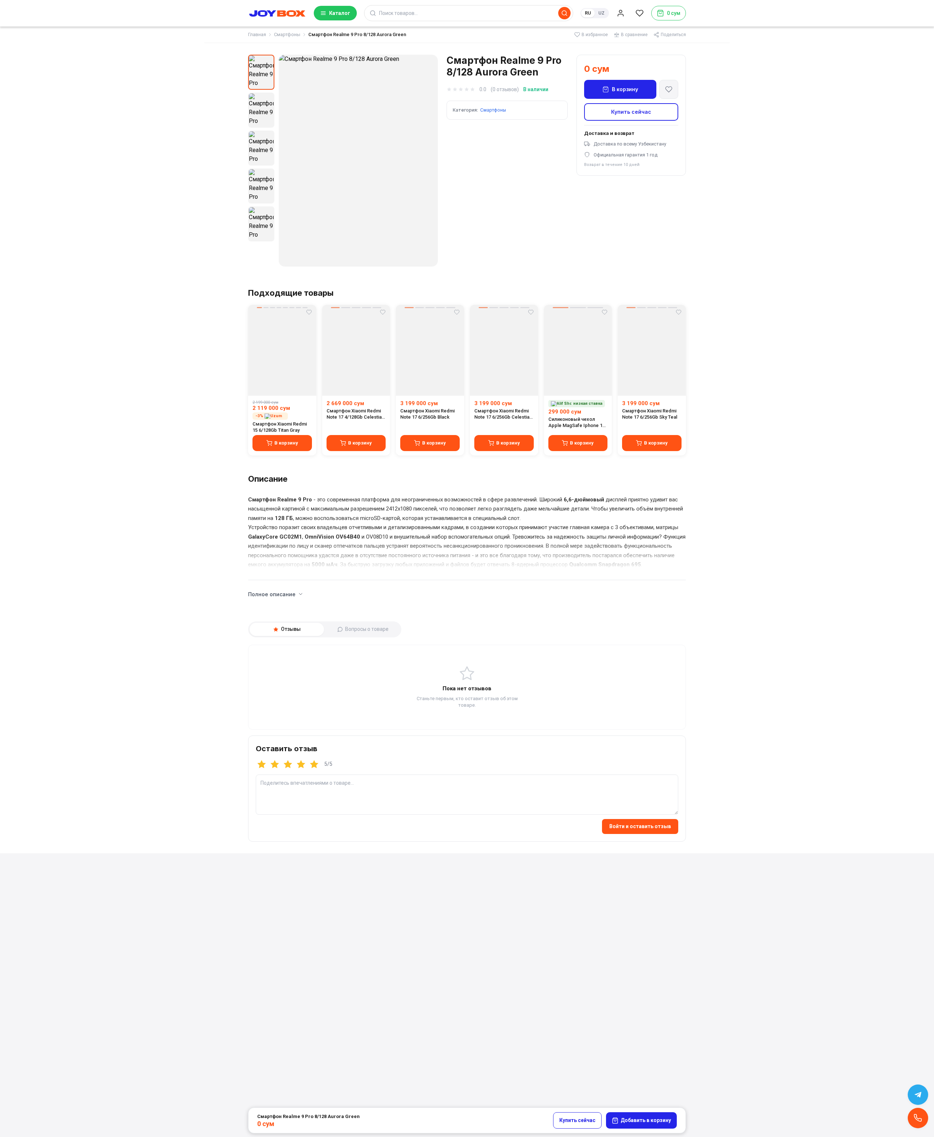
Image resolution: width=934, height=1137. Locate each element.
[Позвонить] (918, 1118)
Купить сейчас (631, 112)
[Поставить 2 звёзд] (275, 764)
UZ (601, 13)
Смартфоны (287, 34)
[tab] (287, 629)
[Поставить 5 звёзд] (314, 764)
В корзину (625, 89)
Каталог (339, 13)
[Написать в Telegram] (918, 1094)
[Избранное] (639, 13)
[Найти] (564, 13)
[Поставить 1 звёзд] (261, 764)
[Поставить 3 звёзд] (288, 764)
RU (588, 13)
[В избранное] (668, 89)
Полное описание (272, 594)
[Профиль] (620, 13)
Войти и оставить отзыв (640, 826)
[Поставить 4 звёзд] (301, 764)
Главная (257, 34)
